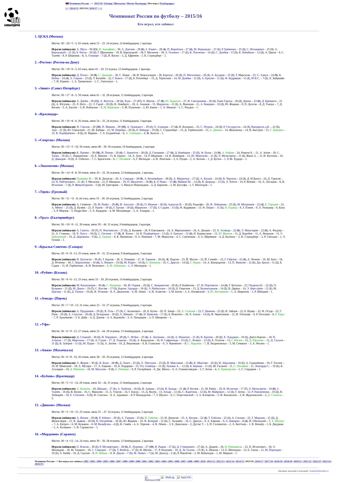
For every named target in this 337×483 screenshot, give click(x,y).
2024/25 (39, 464)
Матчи (130, 3)
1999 (131, 461)
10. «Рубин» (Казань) (51, 272)
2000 (138, 461)
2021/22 (307, 461)
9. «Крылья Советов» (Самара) (58, 247)
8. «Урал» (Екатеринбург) (54, 217)
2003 (157, 461)
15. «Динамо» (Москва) (52, 405)
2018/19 (278, 461)
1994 (99, 461)
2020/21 (298, 461)
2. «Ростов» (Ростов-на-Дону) (57, 62)
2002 (150, 461)
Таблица (108, 3)
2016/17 (93, 8)
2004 (163, 461)
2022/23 (317, 461)
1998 (125, 461)
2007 (183, 461)
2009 (196, 461)
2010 (202, 461)
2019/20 (288, 461)
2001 (144, 461)
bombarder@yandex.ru (319, 471)
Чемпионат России (79, 3)
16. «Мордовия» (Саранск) (55, 434)
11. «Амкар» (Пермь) (51, 298)
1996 (112, 461)
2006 (176, 461)
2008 (189, 461)
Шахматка (119, 3)
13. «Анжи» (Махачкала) (54, 350)
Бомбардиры (167, 3)
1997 (118, 461)
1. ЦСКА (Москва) (49, 36)
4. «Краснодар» (46, 114)
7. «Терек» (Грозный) (51, 192)
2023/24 (327, 461)
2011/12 (211, 461)
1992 (86, 461)
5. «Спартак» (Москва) (52, 140)
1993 (92, 461)
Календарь (141, 3)
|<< (66, 8)
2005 (170, 461)
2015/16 (98, 3)
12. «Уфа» (42, 324)
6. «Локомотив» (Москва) (54, 166)
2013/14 (230, 461)
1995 (105, 461)
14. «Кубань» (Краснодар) (54, 376)
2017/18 (269, 461)
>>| (100, 8)
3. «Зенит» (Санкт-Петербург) (57, 88)
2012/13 (220, 461)
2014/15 (74, 8)
